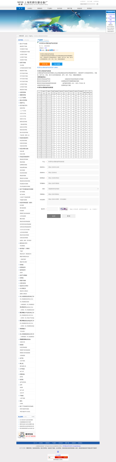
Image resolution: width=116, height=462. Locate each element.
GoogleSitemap (77, 446)
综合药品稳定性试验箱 (25, 186)
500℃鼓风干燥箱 (24, 81)
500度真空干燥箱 (24, 49)
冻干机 (21, 358)
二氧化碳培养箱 (23, 124)
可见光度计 (22, 331)
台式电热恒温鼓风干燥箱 (25, 68)
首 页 (20, 8)
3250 (45, 48)
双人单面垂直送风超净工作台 (27, 320)
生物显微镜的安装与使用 (25, 422)
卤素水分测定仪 (23, 293)
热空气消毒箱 (23, 275)
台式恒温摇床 (23, 216)
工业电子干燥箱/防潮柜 (25, 197)
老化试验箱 (22, 170)
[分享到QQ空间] (46, 50)
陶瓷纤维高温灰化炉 (24, 256)
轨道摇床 (22, 210)
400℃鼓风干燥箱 (24, 78)
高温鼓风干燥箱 (23, 89)
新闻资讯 (39, 8)
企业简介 (30, 8)
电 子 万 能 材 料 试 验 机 (26, 406)
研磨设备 (22, 374)
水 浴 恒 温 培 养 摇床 (25, 229)
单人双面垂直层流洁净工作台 (27, 334)
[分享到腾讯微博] (50, 50)
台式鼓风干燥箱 (23, 84)
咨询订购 (44, 64)
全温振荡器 (22, 355)
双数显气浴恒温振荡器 (25, 350)
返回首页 (83, 1)
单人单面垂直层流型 (24, 301)
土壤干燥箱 (22, 398)
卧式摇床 (22, 205)
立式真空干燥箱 (23, 57)
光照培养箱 (23, 92)
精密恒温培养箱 (23, 121)
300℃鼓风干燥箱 (24, 76)
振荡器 (21, 344)
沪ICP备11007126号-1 (68, 446)
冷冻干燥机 (22, 360)
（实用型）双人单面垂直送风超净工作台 (27, 326)
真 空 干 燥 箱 (23, 43)
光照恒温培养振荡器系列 (25, 226)
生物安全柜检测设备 (25, 339)
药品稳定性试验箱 (24, 183)
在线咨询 (79, 8)
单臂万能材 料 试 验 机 (25, 411)
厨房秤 (21, 387)
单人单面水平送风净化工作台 (26, 307)
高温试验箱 (22, 162)
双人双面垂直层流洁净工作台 (26, 323)
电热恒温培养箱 (23, 129)
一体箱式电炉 (23, 259)
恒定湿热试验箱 (23, 140)
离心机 (21, 363)
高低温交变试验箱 (24, 159)
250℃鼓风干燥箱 (24, 73)
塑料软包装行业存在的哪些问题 (27, 424)
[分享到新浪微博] (48, 50)
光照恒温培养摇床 (24, 237)
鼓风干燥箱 (23, 62)
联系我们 (97, 1)
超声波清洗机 (23, 382)
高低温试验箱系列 (24, 156)
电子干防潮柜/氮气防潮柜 (26, 189)
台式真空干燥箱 (23, 54)
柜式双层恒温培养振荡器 (25, 224)
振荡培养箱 (22, 108)
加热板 (21, 264)
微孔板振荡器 (23, 208)
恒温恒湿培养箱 (23, 146)
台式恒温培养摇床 (24, 232)
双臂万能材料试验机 (24, 408)
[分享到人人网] (52, 50)
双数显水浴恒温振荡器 (25, 352)
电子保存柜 (22, 194)
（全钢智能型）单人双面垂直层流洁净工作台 (27, 337)
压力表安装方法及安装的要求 (26, 420)
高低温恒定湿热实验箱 (25, 181)
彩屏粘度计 (23, 267)
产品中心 (31, 36)
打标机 (21, 403)
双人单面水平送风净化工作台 (27, 312)
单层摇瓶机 (22, 245)
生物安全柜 (22, 342)
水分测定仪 (23, 288)
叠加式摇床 (22, 218)
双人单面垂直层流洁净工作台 (26, 315)
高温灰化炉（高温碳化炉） (26, 253)
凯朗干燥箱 (23, 280)
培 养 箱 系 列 (23, 105)
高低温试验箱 (23, 175)
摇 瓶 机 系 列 (23, 243)
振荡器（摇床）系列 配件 (25, 240)
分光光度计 (23, 328)
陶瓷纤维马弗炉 (23, 262)
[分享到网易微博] (54, 50)
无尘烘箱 (22, 65)
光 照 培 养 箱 (23, 113)
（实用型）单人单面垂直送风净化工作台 (27, 310)
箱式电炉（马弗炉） (25, 248)
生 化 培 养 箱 (23, 116)
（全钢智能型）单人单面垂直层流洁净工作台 (27, 305)
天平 (21, 385)
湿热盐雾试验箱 (23, 167)
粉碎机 (21, 376)
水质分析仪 (23, 283)
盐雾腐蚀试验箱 (23, 164)
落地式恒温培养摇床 (24, 235)
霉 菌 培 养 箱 (23, 119)
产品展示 (49, 8)
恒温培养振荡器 (23, 347)
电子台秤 (22, 390)
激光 (21, 401)
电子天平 (22, 371)
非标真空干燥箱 (23, 59)
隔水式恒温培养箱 (24, 132)
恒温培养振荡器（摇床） (26, 202)
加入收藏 (90, 1)
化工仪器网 (58, 455)
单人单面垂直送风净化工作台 (27, 296)
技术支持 (59, 8)
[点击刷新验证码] (64, 208)
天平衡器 (22, 369)
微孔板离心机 (23, 366)
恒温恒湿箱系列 (24, 138)
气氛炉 (21, 251)
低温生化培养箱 (23, 127)
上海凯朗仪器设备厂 (33, 3)
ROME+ (33, 416)
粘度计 (21, 272)
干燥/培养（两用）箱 (24, 135)
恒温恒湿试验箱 (23, 143)
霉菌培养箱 (23, 95)
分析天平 (22, 392)
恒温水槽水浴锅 (24, 148)
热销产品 (22, 102)
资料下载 (69, 8)
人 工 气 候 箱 (23, 110)
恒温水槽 (22, 151)
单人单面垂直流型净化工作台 (26, 299)
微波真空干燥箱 (23, 46)
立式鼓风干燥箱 (23, 86)
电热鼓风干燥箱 (23, 70)
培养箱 (21, 278)
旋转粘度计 (23, 270)
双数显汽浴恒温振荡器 (25, 213)
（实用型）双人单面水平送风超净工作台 (27, 318)
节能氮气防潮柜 (23, 199)
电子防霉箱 (22, 191)
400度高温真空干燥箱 (25, 51)
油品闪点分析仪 (24, 285)
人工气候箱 (23, 97)
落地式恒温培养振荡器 (25, 221)
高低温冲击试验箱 (24, 178)
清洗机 (21, 379)
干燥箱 (21, 395)
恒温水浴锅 (22, 154)
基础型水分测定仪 (24, 291)
